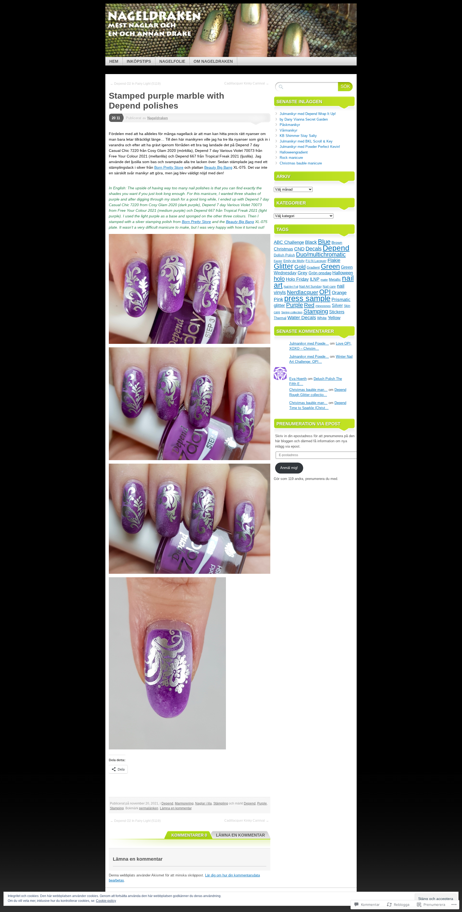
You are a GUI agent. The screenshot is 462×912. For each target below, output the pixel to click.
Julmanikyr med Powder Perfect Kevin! (310, 147)
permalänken (148, 808)
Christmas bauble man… (308, 390)
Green (330, 266)
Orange (339, 292)
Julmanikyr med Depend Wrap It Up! (308, 114)
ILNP (314, 279)
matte (324, 279)
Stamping (117, 808)
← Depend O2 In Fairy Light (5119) (135, 84)
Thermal (280, 318)
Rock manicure (291, 158)
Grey (302, 272)
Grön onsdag (320, 273)
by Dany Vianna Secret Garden (304, 119)
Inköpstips (139, 61)
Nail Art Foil (291, 286)
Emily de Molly (294, 261)
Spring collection (291, 312)
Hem (113, 61)
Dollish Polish (284, 255)
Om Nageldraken (213, 61)
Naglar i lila (203, 803)
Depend (167, 803)
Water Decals (301, 317)
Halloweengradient (294, 152)
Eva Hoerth (298, 379)
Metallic (335, 280)
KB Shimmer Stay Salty (298, 136)
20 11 (116, 118)
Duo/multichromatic (321, 254)
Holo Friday (297, 279)
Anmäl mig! (289, 468)
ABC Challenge (289, 242)
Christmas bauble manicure (301, 163)
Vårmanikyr (288, 130)
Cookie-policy (106, 901)
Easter (278, 261)
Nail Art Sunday (310, 286)
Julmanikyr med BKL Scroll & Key (306, 141)
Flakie (334, 260)
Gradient (313, 267)
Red (309, 305)
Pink (278, 299)
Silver (337, 305)
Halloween (342, 272)
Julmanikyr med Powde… (309, 343)
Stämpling (220, 803)
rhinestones (323, 305)
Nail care (329, 286)
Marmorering (184, 803)
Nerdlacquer (302, 292)
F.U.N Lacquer (316, 261)
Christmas (283, 249)
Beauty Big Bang (218, 167)
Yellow (334, 317)
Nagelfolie (172, 61)
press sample (307, 298)
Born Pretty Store (168, 167)
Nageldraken (157, 118)
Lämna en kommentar (175, 808)
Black (311, 242)
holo (279, 278)
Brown (337, 242)
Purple (262, 803)
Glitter (283, 266)
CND (299, 249)
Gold (300, 267)
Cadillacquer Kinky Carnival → (246, 83)
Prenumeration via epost (308, 423)
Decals (314, 249)
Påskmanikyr (290, 125)
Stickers (336, 312)
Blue (324, 241)
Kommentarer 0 (189, 835)
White (322, 318)
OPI (325, 291)
